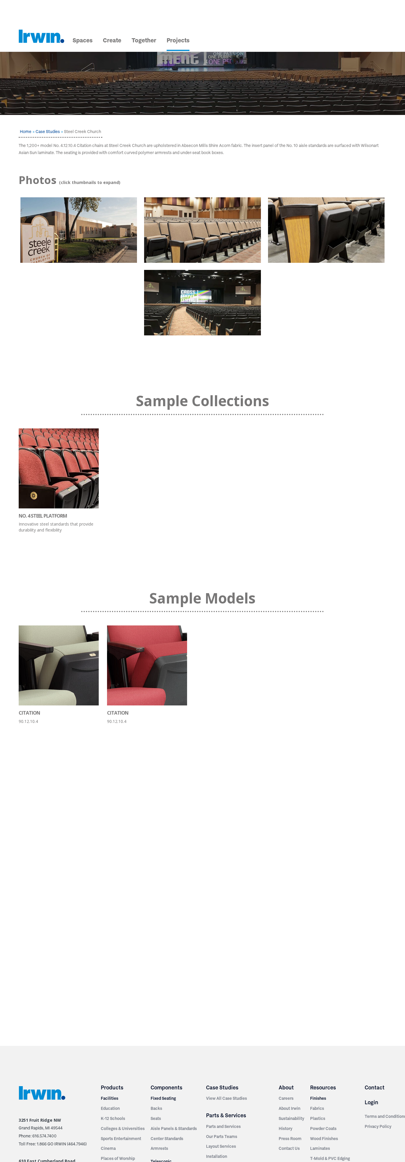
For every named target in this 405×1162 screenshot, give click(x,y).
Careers (286, 1098)
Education (110, 1108)
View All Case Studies (226, 1098)
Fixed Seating (163, 1098)
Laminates (320, 1148)
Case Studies (48, 131)
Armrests (159, 1148)
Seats (156, 1118)
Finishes (318, 1098)
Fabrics (317, 1108)
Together (144, 40)
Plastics (317, 1118)
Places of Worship (118, 1158)
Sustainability (291, 1118)
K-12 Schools (113, 1118)
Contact (375, 1087)
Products (112, 1087)
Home (25, 131)
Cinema (108, 1148)
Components (166, 1087)
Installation (216, 1156)
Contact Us (289, 1148)
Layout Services (221, 1146)
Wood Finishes (324, 1138)
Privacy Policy (378, 1126)
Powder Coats (323, 1128)
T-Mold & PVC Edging (330, 1158)
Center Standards (167, 1138)
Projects (178, 40)
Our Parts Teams (221, 1136)
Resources (323, 1087)
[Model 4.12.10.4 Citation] (202, 230)
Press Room (290, 1138)
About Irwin (289, 1108)
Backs (156, 1108)
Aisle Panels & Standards (174, 1128)
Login (371, 1102)
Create (112, 40)
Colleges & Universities (123, 1128)
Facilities (109, 1098)
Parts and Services (223, 1126)
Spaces (83, 40)
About (286, 1087)
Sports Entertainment (121, 1138)
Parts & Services (226, 1115)
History (285, 1128)
